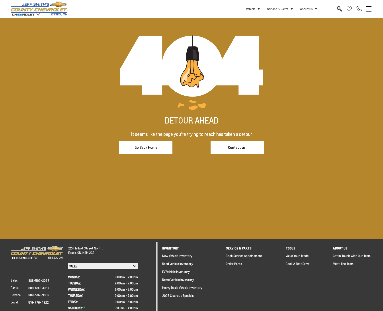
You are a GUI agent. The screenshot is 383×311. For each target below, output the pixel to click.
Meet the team (343, 264)
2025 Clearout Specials (178, 295)
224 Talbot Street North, (85, 248)
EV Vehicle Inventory (176, 272)
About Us (306, 9)
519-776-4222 (38, 302)
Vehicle (250, 9)
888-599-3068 (38, 295)
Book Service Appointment (244, 256)
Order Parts (234, 264)
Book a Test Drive (297, 264)
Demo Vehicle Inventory (178, 280)
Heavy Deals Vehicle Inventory (182, 288)
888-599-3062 (38, 280)
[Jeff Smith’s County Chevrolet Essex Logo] (39, 9)
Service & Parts (277, 9)
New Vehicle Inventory (177, 256)
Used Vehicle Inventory (177, 264)
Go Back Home (146, 147)
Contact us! (237, 147)
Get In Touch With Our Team (352, 256)
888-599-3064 (38, 288)
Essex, (72, 253)
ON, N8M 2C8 (85, 253)
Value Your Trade (297, 256)
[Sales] (359, 9)
